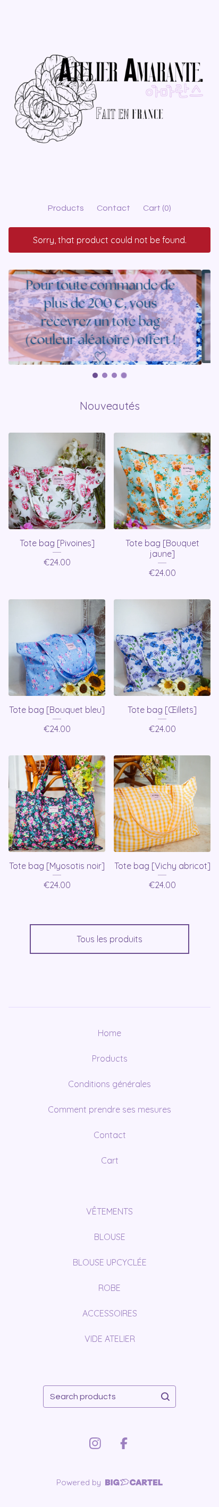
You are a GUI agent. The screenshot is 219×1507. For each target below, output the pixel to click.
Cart (110, 1160)
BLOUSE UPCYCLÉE (110, 1262)
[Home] (109, 96)
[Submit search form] (165, 1396)
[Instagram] (95, 1443)
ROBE (109, 1287)
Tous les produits (109, 939)
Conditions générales (109, 1084)
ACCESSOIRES (109, 1313)
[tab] (95, 375)
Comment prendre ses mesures (109, 1109)
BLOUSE (109, 1237)
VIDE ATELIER (110, 1338)
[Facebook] (124, 1443)
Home (109, 1033)
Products (66, 208)
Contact (113, 208)
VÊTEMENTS (109, 1211)
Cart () (157, 208)
